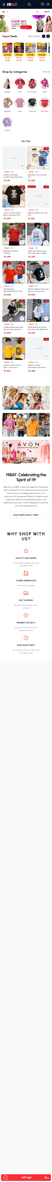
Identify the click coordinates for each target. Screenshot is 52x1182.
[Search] (29, 4)
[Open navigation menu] (4, 4)
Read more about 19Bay (26, 515)
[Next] (48, 36)
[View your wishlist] (42, 4)
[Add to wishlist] (22, 166)
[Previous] (43, 36)
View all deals (34, 36)
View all (46, 72)
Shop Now (22, 27)
